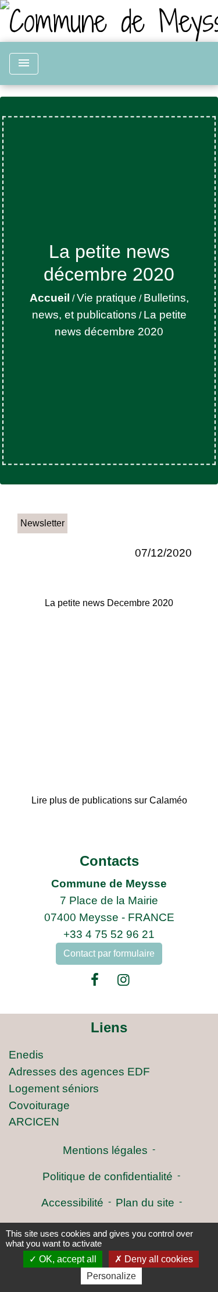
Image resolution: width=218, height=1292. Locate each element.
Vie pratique (107, 298)
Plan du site (145, 1203)
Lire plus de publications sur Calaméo (109, 800)
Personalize (111, 1276)
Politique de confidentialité (107, 1176)
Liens (109, 1027)
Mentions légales (105, 1150)
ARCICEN (34, 1122)
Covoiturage (39, 1105)
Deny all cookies (157, 1259)
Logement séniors (54, 1088)
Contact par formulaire (109, 953)
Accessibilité (72, 1203)
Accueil (50, 298)
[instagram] (123, 980)
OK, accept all (67, 1259)
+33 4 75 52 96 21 (109, 934)
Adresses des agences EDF (79, 1072)
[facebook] (94, 980)
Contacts (109, 861)
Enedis (26, 1055)
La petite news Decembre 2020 (109, 603)
